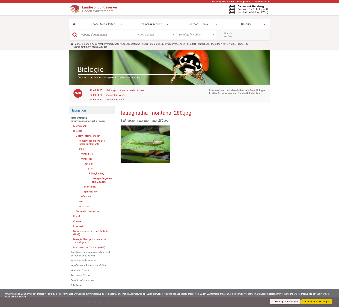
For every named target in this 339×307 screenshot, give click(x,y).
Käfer (225, 43)
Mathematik (80, 125)
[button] (74, 24)
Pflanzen (86, 196)
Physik (77, 216)
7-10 (81, 201)
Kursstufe (84, 206)
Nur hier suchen (228, 35)
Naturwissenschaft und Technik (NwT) (90, 233)
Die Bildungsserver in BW (222, 1)
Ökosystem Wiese (115, 94)
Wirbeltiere (87, 153)
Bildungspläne (243, 1)
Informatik (79, 226)
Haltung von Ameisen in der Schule (125, 90)
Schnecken (90, 186)
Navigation (78, 110)
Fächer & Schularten (103, 24)
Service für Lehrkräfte (87, 211)
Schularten (76, 285)
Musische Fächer (80, 270)
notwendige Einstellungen (285, 301)
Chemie (77, 221)
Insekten (216, 43)
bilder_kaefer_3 (238, 43)
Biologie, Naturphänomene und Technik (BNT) (90, 241)
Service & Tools (198, 24)
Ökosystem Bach (115, 99)
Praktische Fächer (80, 275)
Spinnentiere (90, 191)
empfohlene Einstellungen (316, 301)
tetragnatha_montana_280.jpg (102, 180)
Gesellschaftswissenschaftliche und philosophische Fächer (90, 254)
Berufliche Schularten (82, 280)
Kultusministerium (261, 1)
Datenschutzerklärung (15, 297)
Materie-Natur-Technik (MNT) (89, 247)
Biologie (154, 43)
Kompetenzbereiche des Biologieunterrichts (92, 142)
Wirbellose (203, 43)
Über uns (246, 24)
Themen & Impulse (151, 24)
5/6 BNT (191, 43)
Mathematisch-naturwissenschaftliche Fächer (123, 43)
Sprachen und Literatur (83, 260)
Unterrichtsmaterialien (173, 43)
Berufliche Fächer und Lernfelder (88, 265)
